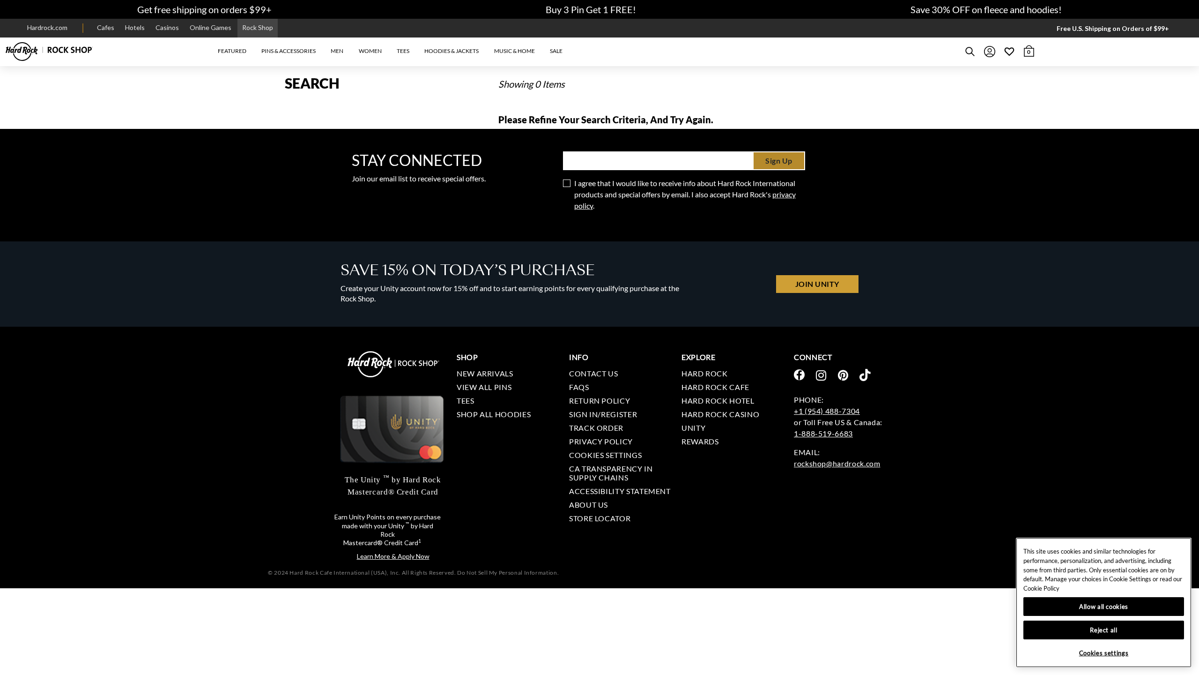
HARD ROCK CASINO (720, 414)
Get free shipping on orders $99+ (204, 9)
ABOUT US (588, 504)
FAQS (579, 386)
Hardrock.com (47, 27)
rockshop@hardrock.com (837, 463)
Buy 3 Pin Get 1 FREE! (591, 9)
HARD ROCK (704, 373)
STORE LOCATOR (599, 518)
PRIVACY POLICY (601, 441)
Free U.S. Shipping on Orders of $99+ (1113, 28)
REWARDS (699, 441)
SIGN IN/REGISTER (603, 414)
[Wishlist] (1009, 52)
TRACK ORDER (596, 427)
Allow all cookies (1103, 606)
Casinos (167, 27)
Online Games (210, 27)
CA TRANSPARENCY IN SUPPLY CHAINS (611, 473)
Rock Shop (257, 27)
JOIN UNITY (817, 283)
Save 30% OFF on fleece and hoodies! (986, 9)
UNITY (693, 427)
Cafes (105, 27)
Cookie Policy (1041, 588)
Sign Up (778, 160)
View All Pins (484, 386)
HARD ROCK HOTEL (718, 400)
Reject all (1104, 630)
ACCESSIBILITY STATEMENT (620, 491)
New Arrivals (485, 373)
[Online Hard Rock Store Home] (49, 51)
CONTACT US (593, 373)
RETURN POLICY (599, 400)
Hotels (135, 27)
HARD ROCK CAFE (715, 386)
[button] (231, 51)
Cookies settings (605, 454)
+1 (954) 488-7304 (827, 410)
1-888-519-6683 (823, 433)
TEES (465, 400)
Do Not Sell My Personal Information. (508, 572)
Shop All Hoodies (494, 414)
